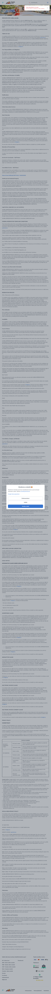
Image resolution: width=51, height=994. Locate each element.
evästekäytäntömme (25, 491)
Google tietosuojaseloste (13, 494)
